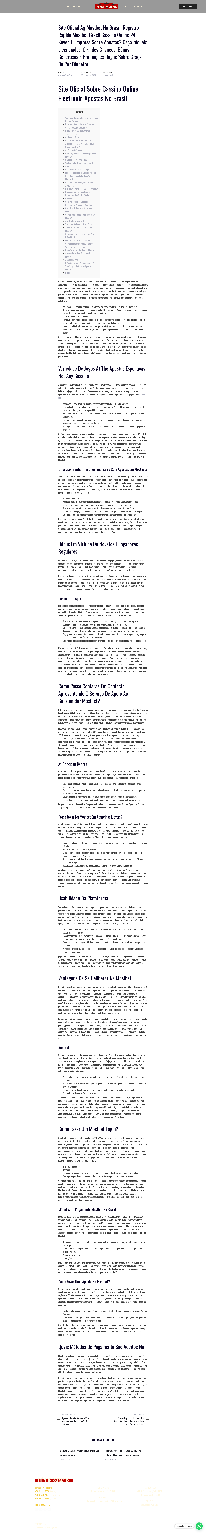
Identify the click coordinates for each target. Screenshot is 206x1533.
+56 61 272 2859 (42, 1494)
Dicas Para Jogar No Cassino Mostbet (80, 250)
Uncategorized (107, 75)
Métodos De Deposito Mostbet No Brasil (81, 172)
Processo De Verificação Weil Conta (79, 205)
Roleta (68, 272)
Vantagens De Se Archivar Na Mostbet (80, 163)
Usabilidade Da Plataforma (76, 159)
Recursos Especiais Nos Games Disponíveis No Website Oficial (77, 194)
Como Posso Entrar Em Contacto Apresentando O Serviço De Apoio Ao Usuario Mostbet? (79, 143)
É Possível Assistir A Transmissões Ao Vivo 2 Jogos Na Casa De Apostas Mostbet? (80, 266)
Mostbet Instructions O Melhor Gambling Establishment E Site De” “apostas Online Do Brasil (79, 243)
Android (68, 166)
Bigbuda (54, 1527)
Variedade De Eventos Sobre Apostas (79, 224)
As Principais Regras (73, 150)
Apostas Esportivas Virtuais (76, 221)
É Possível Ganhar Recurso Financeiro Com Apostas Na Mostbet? (80, 126)
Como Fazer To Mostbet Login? (77, 169)
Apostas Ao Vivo (71, 259)
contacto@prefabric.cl (66, 75)
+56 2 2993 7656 (42, 1491)
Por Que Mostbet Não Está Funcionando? (81, 188)
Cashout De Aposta (73, 137)
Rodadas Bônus (71, 198)
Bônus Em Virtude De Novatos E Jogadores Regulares (77, 132)
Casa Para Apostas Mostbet (76, 201)
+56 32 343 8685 (42, 1498)
